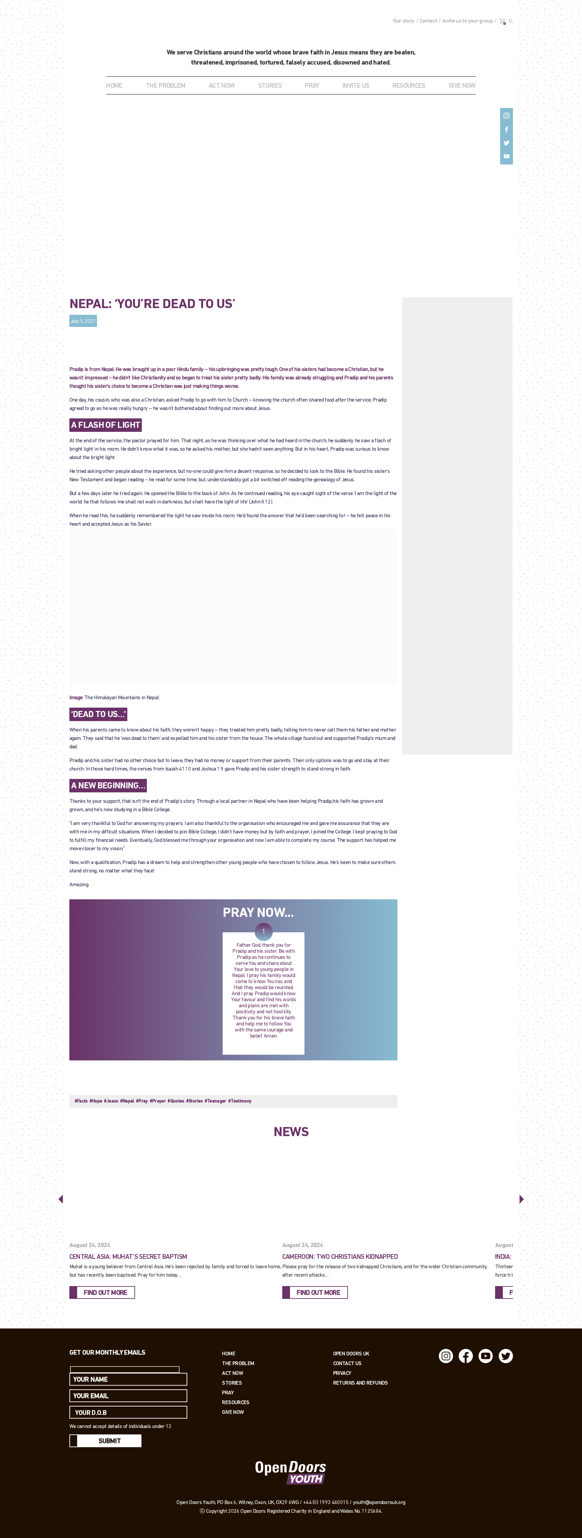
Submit (110, 1441)
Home (114, 86)
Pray (312, 86)
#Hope (95, 1101)
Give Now (233, 1412)
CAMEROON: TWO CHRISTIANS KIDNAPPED (340, 1257)
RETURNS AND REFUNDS (360, 1383)
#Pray (142, 1101)
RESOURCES (408, 86)
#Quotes (175, 1101)
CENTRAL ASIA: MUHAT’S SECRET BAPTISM (128, 1257)
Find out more (105, 1293)
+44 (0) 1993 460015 (326, 1502)
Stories (232, 1383)
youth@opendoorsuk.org (379, 1502)
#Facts (81, 1101)
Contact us (347, 1363)
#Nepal (127, 1101)
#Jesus (111, 1101)
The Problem (238, 1363)
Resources (235, 1402)
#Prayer (158, 1101)
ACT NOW (222, 86)
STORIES (270, 86)
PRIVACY (342, 1373)
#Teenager (215, 1101)
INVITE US (356, 86)
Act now (232, 1373)
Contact (428, 21)
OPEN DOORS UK (351, 1353)
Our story (403, 21)
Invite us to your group (468, 21)
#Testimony (240, 1101)
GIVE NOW (462, 86)
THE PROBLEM (166, 86)
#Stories (194, 1101)
